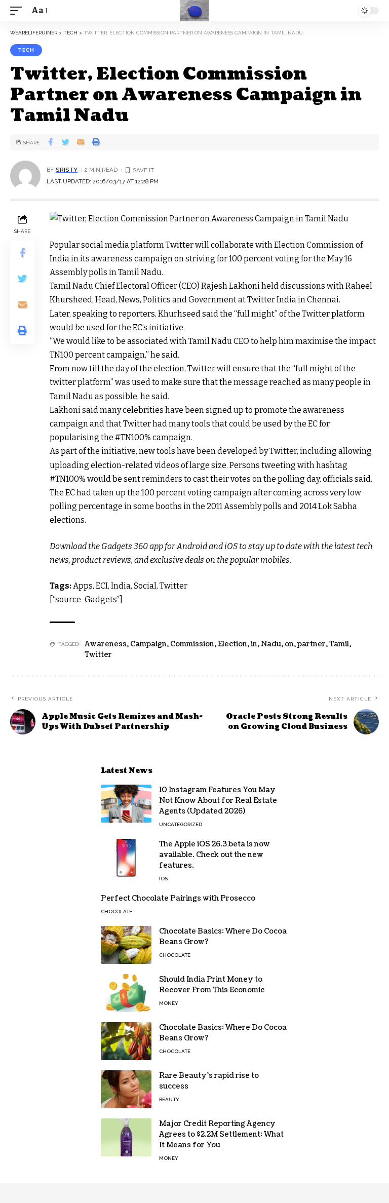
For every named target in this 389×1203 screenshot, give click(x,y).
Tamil (339, 644)
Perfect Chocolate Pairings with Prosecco (178, 898)
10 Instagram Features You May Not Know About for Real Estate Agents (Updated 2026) (218, 800)
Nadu (271, 644)
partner (311, 644)
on (289, 644)
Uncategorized (180, 824)
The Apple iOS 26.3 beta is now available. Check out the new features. (214, 854)
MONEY (168, 1003)
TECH (26, 50)
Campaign (148, 644)
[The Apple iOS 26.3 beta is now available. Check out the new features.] (126, 858)
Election (232, 644)
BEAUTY (169, 1099)
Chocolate (116, 911)
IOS (163, 878)
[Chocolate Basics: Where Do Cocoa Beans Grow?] (126, 945)
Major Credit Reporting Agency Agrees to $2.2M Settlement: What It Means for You (221, 1134)
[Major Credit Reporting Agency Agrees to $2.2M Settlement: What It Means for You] (126, 1137)
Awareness (106, 644)
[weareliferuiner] (194, 10)
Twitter (98, 654)
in (254, 644)
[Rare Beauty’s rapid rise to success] (126, 1089)
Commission (192, 644)
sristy (66, 169)
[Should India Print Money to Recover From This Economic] (126, 993)
